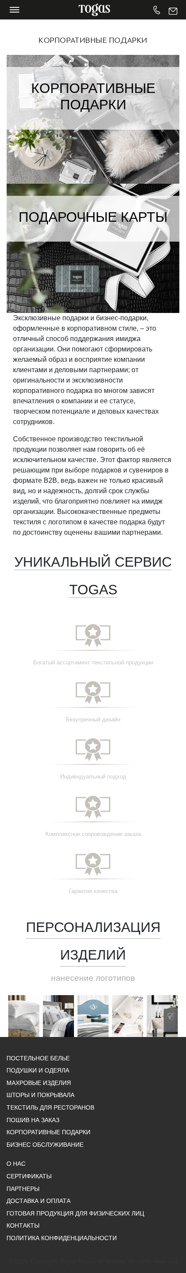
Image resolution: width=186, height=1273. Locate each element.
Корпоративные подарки (48, 1132)
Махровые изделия (38, 1082)
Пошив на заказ (32, 1120)
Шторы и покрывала (40, 1094)
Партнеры (22, 1188)
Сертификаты (28, 1176)
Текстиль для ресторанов (50, 1107)
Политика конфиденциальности (61, 1238)
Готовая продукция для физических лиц (75, 1213)
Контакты (22, 1225)
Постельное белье (38, 1058)
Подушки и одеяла (37, 1070)
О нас (16, 1163)
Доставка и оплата (38, 1200)
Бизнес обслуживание (44, 1144)
